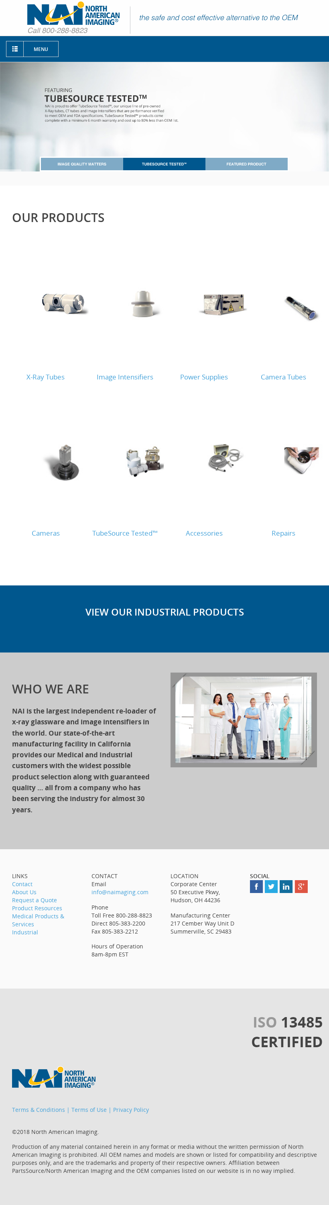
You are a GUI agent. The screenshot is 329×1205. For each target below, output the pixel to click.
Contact (22, 884)
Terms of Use (89, 1109)
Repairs (283, 533)
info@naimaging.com (119, 892)
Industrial (25, 932)
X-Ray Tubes (45, 376)
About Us (24, 892)
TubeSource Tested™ (125, 533)
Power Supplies (204, 376)
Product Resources (37, 908)
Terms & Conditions (38, 1109)
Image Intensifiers (125, 376)
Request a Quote (34, 900)
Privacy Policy (131, 1109)
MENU (41, 49)
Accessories (204, 533)
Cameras (46, 533)
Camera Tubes (283, 376)
